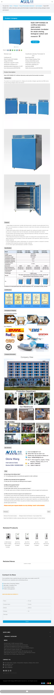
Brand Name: (28, 57)
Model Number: (7, 59)
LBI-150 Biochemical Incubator (27, 543)
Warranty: (6, 53)
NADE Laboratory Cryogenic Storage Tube (13, 649)
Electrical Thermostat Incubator (10, 515)
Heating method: (29, 61)
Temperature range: (8, 62)
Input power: (28, 66)
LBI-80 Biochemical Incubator (36, 543)
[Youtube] (48, 683)
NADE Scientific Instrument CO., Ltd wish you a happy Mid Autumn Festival (19, 652)
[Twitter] (8, 670)
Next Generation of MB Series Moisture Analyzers (23, 647)
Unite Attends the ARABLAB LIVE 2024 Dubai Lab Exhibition (16, 646)
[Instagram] (10, 670)
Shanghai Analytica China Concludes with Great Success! (16, 644)
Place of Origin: (29, 59)
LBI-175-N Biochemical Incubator (17, 543)
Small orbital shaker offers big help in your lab (22, 651)
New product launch (8, 647)
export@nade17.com (8, 664)
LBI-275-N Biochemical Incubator (7, 543)
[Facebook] (4, 670)
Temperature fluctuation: (31, 62)
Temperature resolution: (9, 64)
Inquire (36, 41)
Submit (27, 621)
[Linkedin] (6, 670)
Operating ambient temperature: (11, 66)
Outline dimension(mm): (30, 68)
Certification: (7, 57)
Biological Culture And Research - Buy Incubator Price (30, 515)
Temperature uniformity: (30, 64)
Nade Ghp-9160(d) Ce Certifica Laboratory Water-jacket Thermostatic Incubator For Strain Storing (24, 518)
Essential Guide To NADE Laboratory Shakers (13, 643)
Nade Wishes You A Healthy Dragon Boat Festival (14, 654)
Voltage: (6, 61)
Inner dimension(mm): (9, 68)
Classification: (28, 53)
